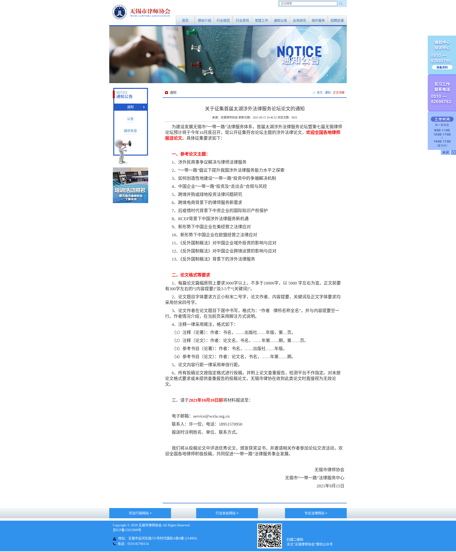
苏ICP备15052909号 (127, 530)
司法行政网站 (139, 513)
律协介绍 (204, 20)
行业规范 (223, 20)
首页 (185, 20)
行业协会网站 (226, 513)
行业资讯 (242, 20)
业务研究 (299, 20)
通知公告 (280, 20)
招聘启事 (337, 20)
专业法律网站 (314, 513)
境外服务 (318, 20)
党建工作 (261, 20)
